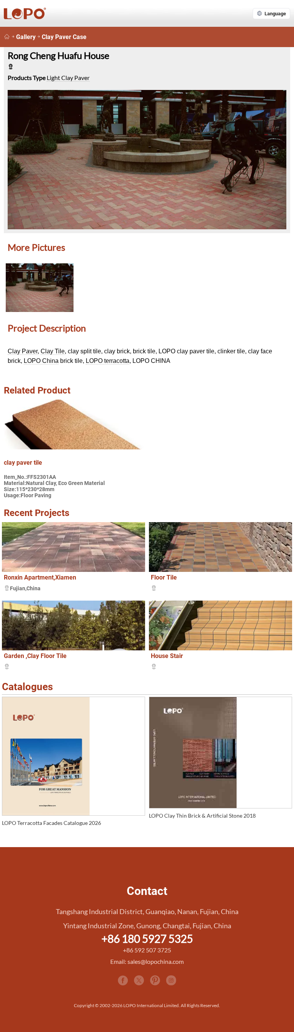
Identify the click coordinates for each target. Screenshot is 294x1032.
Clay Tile (53, 351)
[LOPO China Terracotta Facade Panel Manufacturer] (7, 37)
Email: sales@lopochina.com (147, 961)
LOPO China (41, 361)
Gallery (26, 37)
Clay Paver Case (64, 37)
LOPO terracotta (107, 361)
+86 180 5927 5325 (147, 938)
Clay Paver (23, 351)
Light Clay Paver (68, 77)
